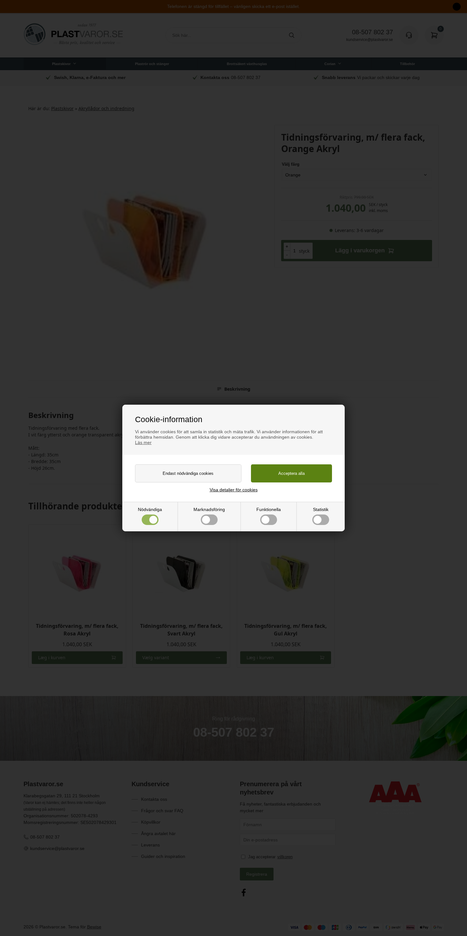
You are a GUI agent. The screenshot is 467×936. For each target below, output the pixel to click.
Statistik (320, 509)
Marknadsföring (209, 509)
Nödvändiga (150, 509)
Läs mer (143, 442)
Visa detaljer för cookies (234, 489)
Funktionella (268, 509)
